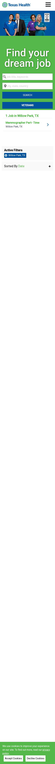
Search (27, 95)
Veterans (28, 105)
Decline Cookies (35, 758)
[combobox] (27, 76)
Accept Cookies (13, 758)
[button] (27, 166)
